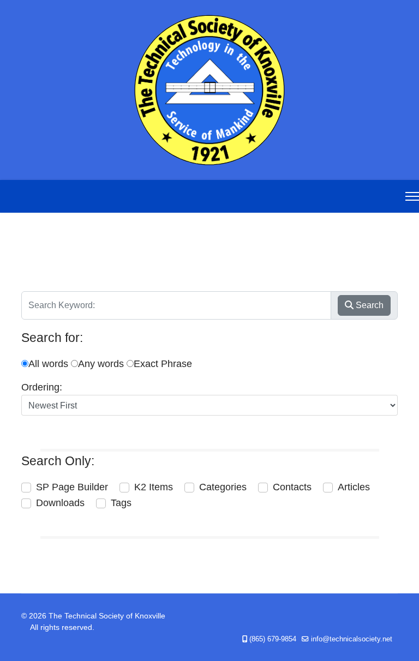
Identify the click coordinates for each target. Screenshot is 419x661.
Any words (101, 363)
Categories (223, 487)
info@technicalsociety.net (351, 639)
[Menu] (412, 196)
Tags (121, 502)
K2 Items (153, 487)
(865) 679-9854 (272, 639)
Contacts (292, 487)
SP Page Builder (72, 487)
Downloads (60, 502)
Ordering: (41, 387)
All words (48, 363)
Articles (354, 487)
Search (369, 305)
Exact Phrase (163, 363)
